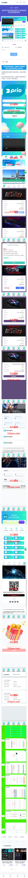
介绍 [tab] (3, 61)
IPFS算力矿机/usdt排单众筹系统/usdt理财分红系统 (7, 863)
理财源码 (16, 7)
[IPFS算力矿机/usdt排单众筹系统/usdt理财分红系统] (8, 854)
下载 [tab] (6, 61)
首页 (12, 7)
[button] (20, 2)
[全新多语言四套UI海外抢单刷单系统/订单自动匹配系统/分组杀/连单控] (20, 854)
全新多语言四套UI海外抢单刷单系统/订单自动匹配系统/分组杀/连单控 (20, 863)
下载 (15, 54)
